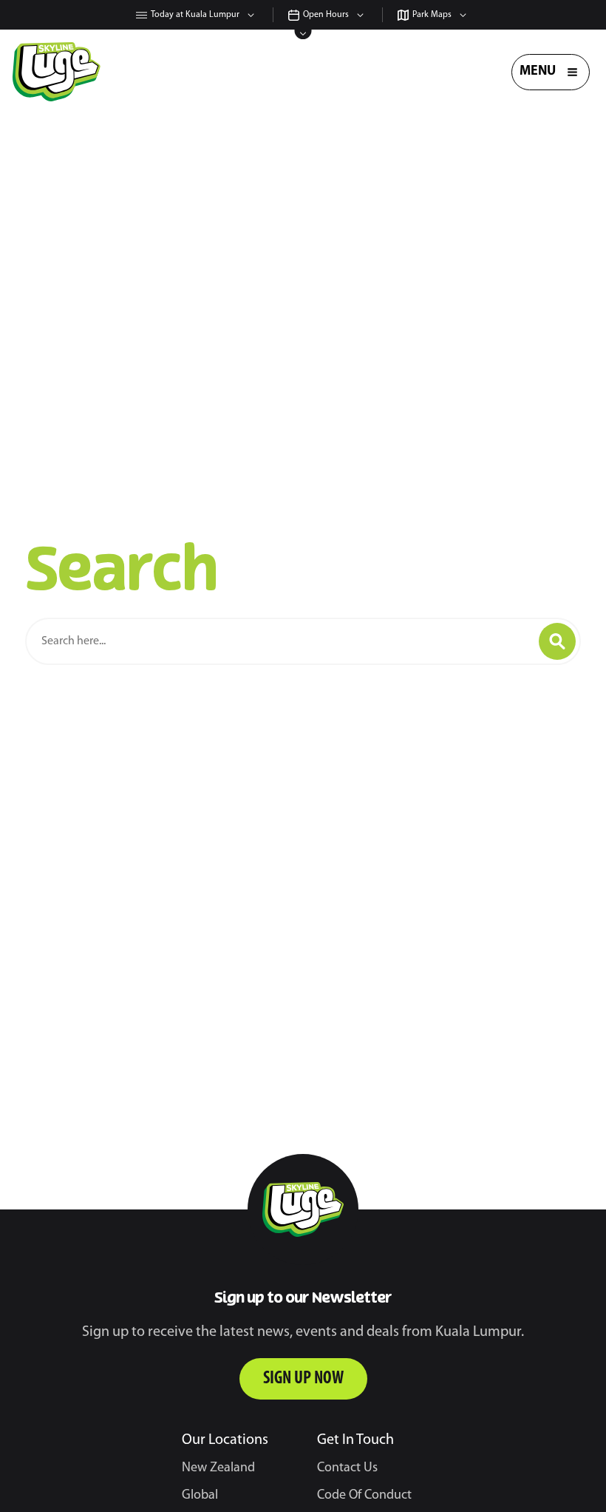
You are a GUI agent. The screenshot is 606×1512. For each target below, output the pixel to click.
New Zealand (218, 1468)
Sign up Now (303, 1379)
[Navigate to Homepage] (57, 71)
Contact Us (347, 1468)
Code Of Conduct (364, 1495)
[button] (557, 641)
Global (200, 1495)
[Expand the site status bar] (303, 34)
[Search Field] (273, 641)
